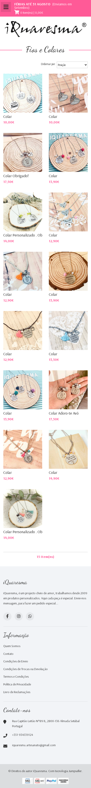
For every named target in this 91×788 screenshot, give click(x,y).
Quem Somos (11, 646)
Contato (8, 654)
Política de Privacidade (17, 684)
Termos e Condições (16, 676)
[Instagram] (19, 616)
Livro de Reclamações (16, 692)
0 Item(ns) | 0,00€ (31, 13)
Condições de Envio (15, 661)
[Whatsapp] (30, 616)
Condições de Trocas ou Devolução (25, 669)
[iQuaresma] (45, 29)
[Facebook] (7, 616)
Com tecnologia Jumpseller (65, 771)
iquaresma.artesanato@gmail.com (34, 745)
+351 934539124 (22, 735)
